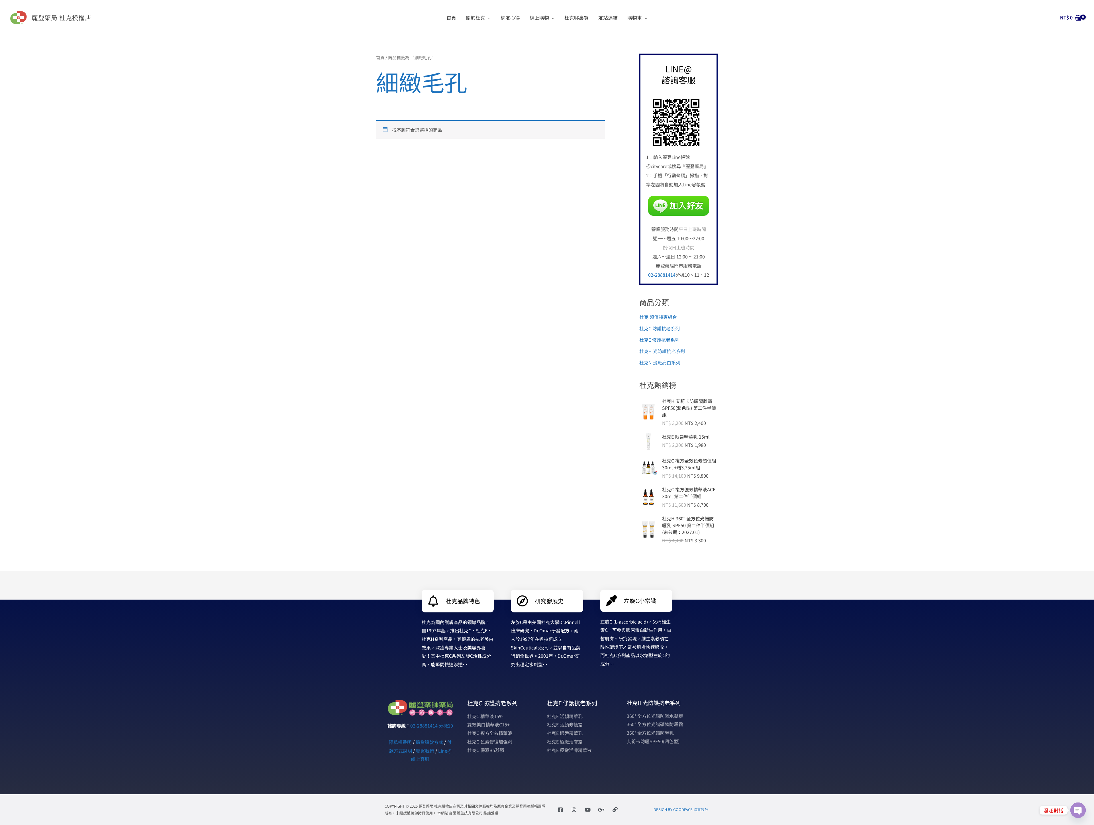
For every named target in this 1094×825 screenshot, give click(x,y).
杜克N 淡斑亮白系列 (659, 362)
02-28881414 (661, 274)
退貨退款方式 (429, 742)
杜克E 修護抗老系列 (659, 339)
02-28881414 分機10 (431, 725)
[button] (488, 17)
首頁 (380, 57)
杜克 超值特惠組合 (658, 316)
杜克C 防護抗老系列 (659, 328)
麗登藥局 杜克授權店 (61, 17)
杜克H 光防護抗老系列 (662, 351)
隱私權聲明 (400, 742)
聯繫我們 (425, 750)
